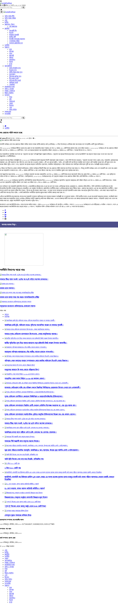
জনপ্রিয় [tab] (7, 316)
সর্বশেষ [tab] (7, 314)
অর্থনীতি (7, 128)
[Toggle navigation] (1, 12)
